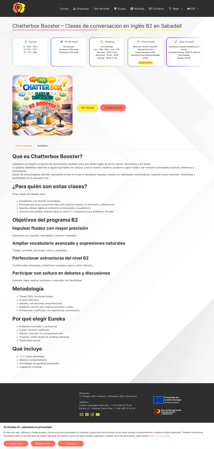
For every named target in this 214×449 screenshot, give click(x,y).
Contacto (158, 8)
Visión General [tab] (23, 145)
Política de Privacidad (159, 436)
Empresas (82, 8)
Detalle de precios (145, 62)
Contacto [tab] (42, 145)
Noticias (138, 8)
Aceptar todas (16, 443)
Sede (175, 8)
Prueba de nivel (113, 107)
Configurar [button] (71, 443)
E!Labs (121, 8)
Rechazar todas (43, 443)
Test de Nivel (101, 8)
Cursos (64, 8)
